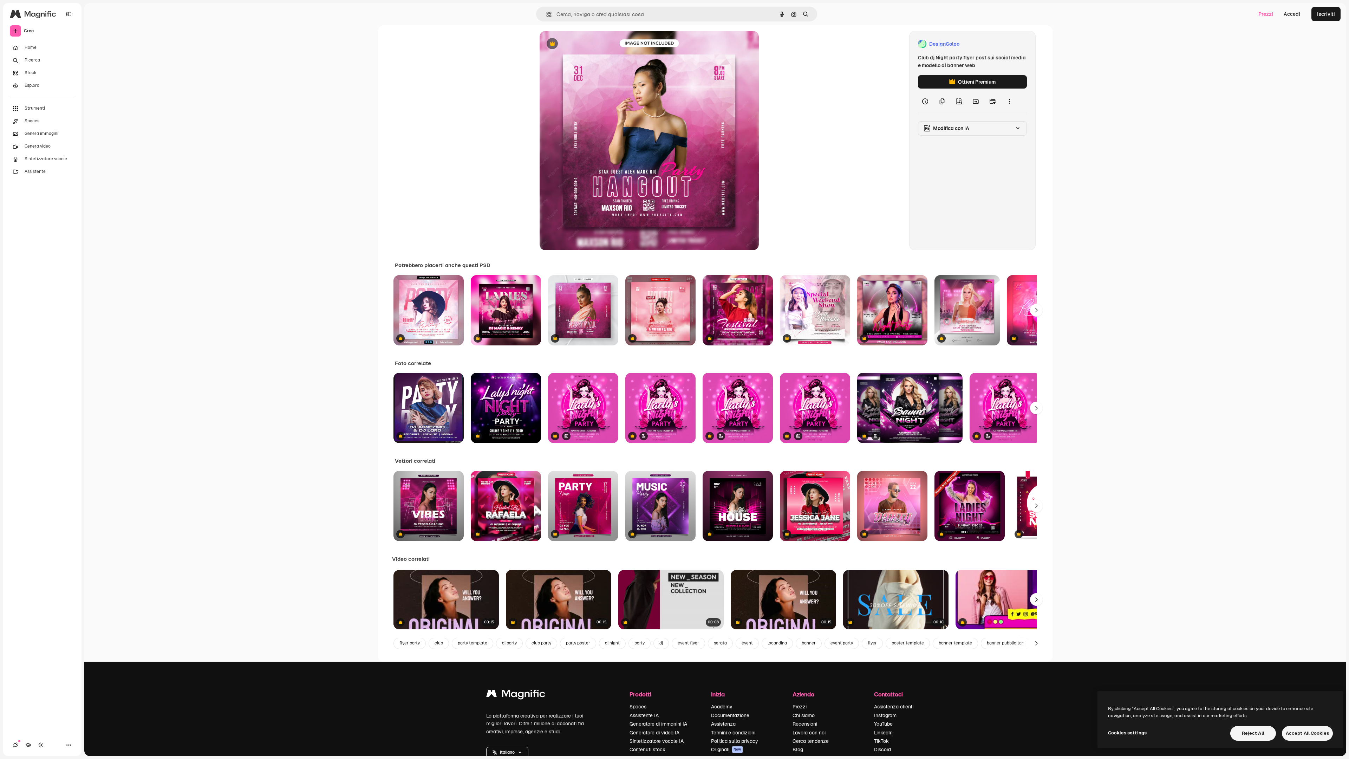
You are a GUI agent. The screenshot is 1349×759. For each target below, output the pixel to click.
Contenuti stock (647, 749)
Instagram (885, 715)
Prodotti (640, 694)
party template (472, 643)
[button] (507, 752)
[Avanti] (1036, 310)
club (439, 643)
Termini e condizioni (733, 732)
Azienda (803, 694)
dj (661, 643)
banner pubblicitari (1005, 643)
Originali (726, 749)
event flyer (688, 643)
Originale (586, 44)
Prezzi (1265, 14)
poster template (908, 643)
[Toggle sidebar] (68, 14)
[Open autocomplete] (546, 14)
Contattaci (888, 694)
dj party (509, 643)
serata (720, 643)
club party (541, 643)
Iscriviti (1326, 14)
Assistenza (723, 724)
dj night (612, 643)
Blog (798, 749)
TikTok (881, 741)
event (747, 643)
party (639, 643)
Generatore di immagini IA (658, 724)
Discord (882, 749)
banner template (955, 643)
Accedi (1292, 14)
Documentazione (730, 715)
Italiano (507, 752)
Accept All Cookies (1307, 733)
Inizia (718, 694)
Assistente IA (644, 715)
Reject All (1253, 733)
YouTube (883, 724)
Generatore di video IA (654, 732)
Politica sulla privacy (734, 741)
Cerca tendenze (811, 741)
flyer (872, 643)
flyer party (409, 643)
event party (841, 643)
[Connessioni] (15, 745)
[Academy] (28, 745)
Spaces (638, 706)
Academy (721, 706)
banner (809, 643)
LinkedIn (883, 732)
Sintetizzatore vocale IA (657, 741)
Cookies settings (1127, 733)
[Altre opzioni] (1009, 101)
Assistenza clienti (893, 706)
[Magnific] (515, 695)
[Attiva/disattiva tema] (40, 745)
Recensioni (805, 724)
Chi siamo (804, 715)
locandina (777, 643)
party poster (578, 643)
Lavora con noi (809, 732)
